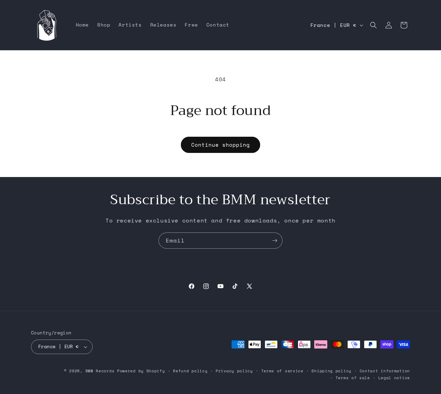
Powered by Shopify (141, 371)
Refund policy (190, 371)
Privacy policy (234, 371)
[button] (373, 25)
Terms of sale (353, 378)
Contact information (385, 371)
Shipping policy (331, 371)
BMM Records (100, 371)
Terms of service (282, 371)
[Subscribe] (274, 240)
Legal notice (394, 378)
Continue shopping (220, 144)
